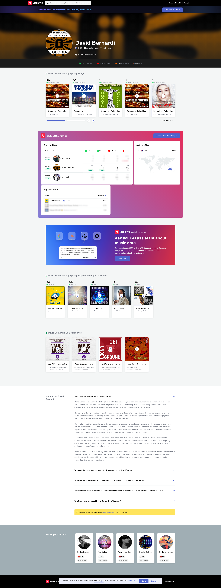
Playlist (47, 195)
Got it (144, 581)
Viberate (35, 3)
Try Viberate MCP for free (173, 10)
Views (127, 151)
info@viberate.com (108, 512)
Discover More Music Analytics (179, 3)
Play (57, 96)
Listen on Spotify (166, 120)
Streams (102, 151)
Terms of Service (169, 581)
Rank (46, 151)
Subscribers (114, 151)
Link (64, 201)
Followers (90, 151)
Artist (55, 151)
